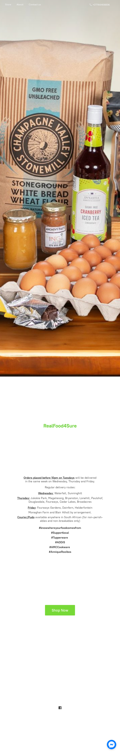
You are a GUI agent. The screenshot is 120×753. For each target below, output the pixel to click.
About (20, 4)
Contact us (35, 4)
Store (8, 4)
